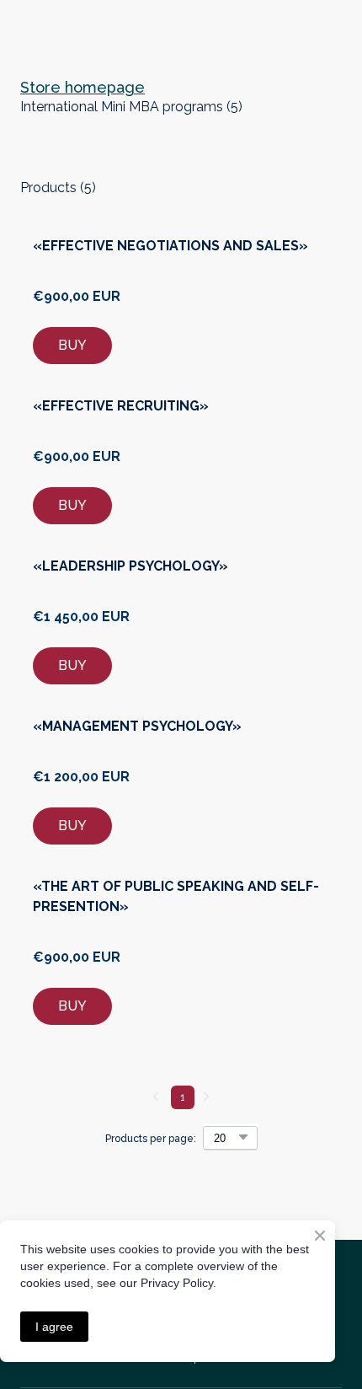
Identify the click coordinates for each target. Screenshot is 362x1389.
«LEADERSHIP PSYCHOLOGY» (130, 566)
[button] (72, 345)
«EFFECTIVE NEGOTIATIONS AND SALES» (170, 246)
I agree (54, 1326)
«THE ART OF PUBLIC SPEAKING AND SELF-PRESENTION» (176, 896)
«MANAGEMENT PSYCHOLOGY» (137, 726)
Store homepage (82, 87)
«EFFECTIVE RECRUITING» (121, 406)
